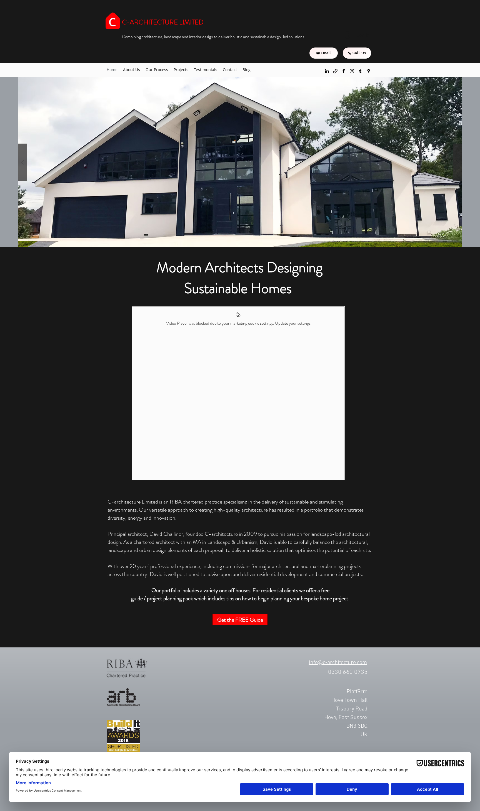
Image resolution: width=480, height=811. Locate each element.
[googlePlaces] (368, 71)
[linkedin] (327, 71)
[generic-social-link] (335, 71)
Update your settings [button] (293, 323)
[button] (181, 70)
